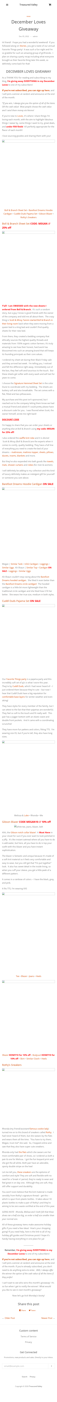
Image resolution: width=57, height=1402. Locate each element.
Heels (38, 976)
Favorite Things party (16, 679)
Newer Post (46, 1318)
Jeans (31, 976)
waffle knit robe (26, 437)
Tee (17, 976)
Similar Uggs (8, 567)
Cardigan (43, 567)
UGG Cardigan (31, 564)
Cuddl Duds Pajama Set (15, 601)
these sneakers (24, 1172)
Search (24, 1376)
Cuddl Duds (18, 686)
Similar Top (31, 567)
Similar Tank (17, 564)
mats (4, 464)
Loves (20, 115)
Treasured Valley (35, 1386)
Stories (23, 45)
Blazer (24, 976)
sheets (42, 452)
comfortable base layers (13, 696)
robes (30, 464)
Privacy (32, 1376)
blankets (21, 455)
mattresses (16, 452)
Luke (26, 815)
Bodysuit (37, 1055)
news (29, 16)
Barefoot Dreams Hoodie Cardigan (22, 484)
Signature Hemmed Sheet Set (28, 383)
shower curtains (15, 464)
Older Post (10, 1318)
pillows (49, 452)
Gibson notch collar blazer (23, 832)
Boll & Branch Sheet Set (15, 210)
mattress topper (30, 452)
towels (50, 461)
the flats (22, 1152)
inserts (13, 455)
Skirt (22, 1058)
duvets (5, 455)
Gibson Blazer (45, 213)
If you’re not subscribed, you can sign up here (26, 90)
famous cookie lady (39, 1128)
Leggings (44, 564)
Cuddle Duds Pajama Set (25, 213)
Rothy (48, 1132)
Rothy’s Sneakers (28, 217)
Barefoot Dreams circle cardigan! (21, 583)
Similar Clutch (33, 1058)
